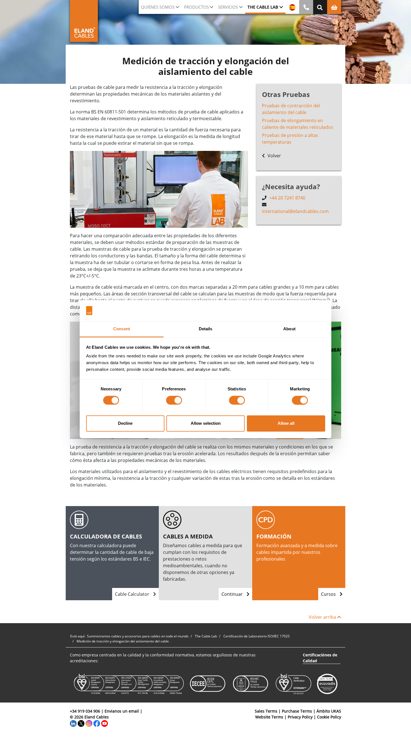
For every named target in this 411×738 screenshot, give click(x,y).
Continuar (232, 594)
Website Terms (269, 717)
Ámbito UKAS (328, 711)
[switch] (174, 400)
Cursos (329, 594)
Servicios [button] (228, 7)
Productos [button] (196, 7)
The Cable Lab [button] (262, 7)
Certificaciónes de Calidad (320, 657)
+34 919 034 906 (85, 711)
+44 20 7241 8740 (287, 198)
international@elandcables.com (295, 211)
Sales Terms (266, 711)
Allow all (286, 423)
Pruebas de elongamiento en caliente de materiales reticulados (297, 123)
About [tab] (289, 329)
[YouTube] (104, 722)
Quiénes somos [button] (157, 7)
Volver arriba (323, 617)
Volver (273, 156)
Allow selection (206, 423)
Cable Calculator (132, 594)
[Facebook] (96, 722)
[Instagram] (89, 722)
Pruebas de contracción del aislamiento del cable (291, 109)
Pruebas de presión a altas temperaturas (290, 138)
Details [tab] (205, 329)
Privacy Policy (300, 717)
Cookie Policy (329, 717)
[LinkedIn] (73, 722)
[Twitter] (81, 722)
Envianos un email (122, 711)
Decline (125, 423)
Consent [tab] (121, 329)
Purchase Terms (297, 711)
